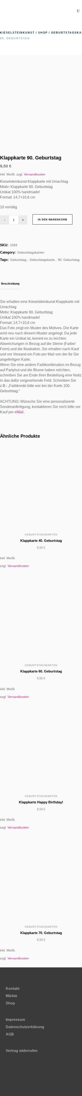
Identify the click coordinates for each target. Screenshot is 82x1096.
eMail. (19, 412)
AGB (10, 1034)
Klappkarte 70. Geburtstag (41, 933)
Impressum (15, 1020)
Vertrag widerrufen (22, 1051)
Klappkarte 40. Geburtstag (41, 541)
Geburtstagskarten (30, 252)
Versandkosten (34, 174)
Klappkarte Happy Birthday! (41, 802)
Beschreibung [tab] (10, 283)
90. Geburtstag (68, 260)
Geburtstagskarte (42, 260)
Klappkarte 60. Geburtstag (41, 671)
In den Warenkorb (52, 219)
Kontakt (12, 988)
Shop (43, 32)
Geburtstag (18, 260)
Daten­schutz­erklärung (25, 1027)
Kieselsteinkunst (17, 32)
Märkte (11, 996)
